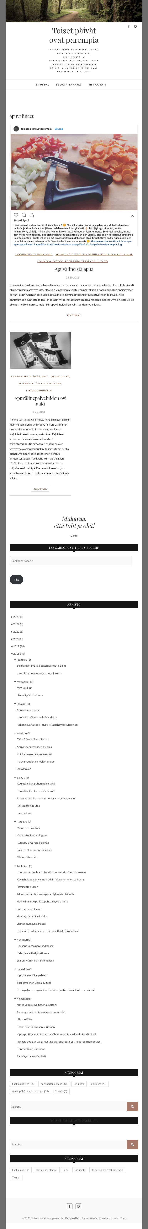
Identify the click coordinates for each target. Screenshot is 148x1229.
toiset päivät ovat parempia (30, 1091)
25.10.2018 (72, 277)
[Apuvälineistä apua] (74, 185)
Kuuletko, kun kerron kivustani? (36, 791)
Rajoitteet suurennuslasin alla (34, 849)
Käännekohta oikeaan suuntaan (36, 1026)
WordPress (120, 1218)
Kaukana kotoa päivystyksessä (35, 945)
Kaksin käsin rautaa (28, 805)
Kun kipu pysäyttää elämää (33, 842)
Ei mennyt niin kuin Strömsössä (35, 960)
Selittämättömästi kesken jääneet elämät (41, 665)
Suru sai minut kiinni (28, 909)
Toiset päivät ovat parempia (74, 35)
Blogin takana (68, 84)
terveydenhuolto (95, 261)
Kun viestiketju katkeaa (31, 1048)
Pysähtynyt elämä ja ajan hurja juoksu (39, 673)
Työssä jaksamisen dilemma (33, 739)
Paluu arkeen (24, 813)
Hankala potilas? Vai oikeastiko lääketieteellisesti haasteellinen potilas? (59, 1041)
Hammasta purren (27, 886)
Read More (74, 315)
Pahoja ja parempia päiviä (31, 1056)
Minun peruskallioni (28, 827)
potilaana (72, 261)
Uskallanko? (24, 768)
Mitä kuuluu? (24, 687)
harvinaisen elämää (29, 254)
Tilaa (16, 579)
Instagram (97, 84)
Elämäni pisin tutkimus (30, 695)
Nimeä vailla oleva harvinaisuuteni (37, 1004)
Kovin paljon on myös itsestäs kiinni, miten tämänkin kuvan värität (56, 990)
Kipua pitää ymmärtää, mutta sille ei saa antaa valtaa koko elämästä (56, 1034)
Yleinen (61, 1091)
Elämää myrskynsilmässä (31, 923)
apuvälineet (64, 254)
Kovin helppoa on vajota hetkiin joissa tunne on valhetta (50, 879)
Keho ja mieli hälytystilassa (33, 953)
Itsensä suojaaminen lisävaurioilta (37, 717)
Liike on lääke (25, 1019)
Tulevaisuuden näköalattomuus (36, 761)
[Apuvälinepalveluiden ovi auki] (40, 350)
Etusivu (43, 84)
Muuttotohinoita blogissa (32, 835)
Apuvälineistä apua (74, 269)
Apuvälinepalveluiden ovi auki (40, 401)
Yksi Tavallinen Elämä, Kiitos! (34, 982)
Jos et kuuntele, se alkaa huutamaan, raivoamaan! (46, 798)
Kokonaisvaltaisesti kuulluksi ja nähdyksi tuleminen (47, 724)
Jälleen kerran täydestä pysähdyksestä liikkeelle (45, 894)
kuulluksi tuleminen (116, 254)
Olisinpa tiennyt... (27, 857)
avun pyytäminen (87, 254)
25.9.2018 (39, 412)
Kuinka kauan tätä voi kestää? (34, 754)
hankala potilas (23, 1083)
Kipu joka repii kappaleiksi (32, 975)
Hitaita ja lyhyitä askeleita (32, 916)
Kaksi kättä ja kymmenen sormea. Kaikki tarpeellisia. (47, 931)
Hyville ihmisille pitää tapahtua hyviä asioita (42, 901)
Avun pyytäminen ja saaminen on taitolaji (41, 1012)
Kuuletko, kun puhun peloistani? (36, 783)
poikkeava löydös (50, 261)
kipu (49, 254)
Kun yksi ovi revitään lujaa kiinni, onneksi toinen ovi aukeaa (51, 872)
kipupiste (98, 1083)
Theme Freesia (88, 1218)
